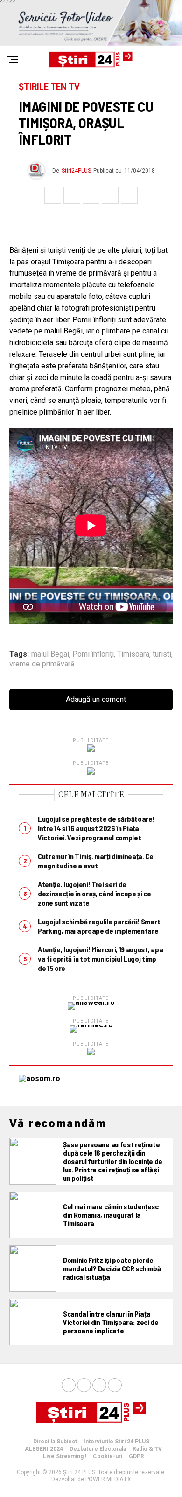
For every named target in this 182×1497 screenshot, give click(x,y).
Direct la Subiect (55, 1441)
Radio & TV (147, 1449)
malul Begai (50, 654)
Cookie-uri (107, 1456)
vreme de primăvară (42, 664)
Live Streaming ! (64, 1456)
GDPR (136, 1456)
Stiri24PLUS (76, 170)
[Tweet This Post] (71, 195)
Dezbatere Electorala (98, 1449)
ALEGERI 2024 (44, 1449)
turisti (162, 654)
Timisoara (133, 654)
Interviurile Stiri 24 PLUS (116, 1441)
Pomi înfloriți (93, 654)
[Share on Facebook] (52, 195)
